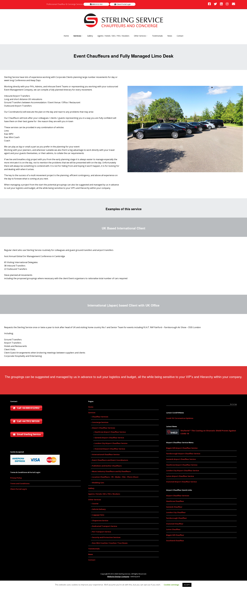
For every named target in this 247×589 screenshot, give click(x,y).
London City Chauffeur (176, 512)
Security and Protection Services (106, 537)
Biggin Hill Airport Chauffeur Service (181, 448)
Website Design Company (118, 576)
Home (66, 36)
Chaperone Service (100, 520)
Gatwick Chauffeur (174, 507)
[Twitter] (215, 4)
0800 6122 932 (97, 4)
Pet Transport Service (101, 532)
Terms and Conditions (19, 483)
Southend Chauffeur (175, 540)
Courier (95, 503)
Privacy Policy (16, 478)
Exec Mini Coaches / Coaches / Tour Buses (109, 543)
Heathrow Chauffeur (175, 501)
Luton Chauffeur (173, 529)
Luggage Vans (98, 515)
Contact (180, 36)
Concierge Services (100, 422)
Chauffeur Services (100, 417)
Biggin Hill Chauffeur (175, 535)
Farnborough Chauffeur (176, 518)
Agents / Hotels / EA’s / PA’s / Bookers (113, 36)
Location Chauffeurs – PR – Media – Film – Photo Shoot (115, 477)
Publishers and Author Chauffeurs (107, 466)
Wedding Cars (98, 482)
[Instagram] (227, 4)
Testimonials (157, 36)
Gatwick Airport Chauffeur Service (109, 437)
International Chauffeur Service (106, 454)
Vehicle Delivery (99, 509)
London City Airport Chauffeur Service (111, 443)
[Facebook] (210, 4)
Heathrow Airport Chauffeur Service (110, 432)
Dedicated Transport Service (104, 526)
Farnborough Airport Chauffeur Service (183, 453)
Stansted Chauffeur (174, 524)
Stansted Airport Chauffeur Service (110, 449)
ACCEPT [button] (187, 585)
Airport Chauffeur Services (103, 428)
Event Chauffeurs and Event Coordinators (110, 460)
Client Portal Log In (18, 489)
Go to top (233, 404)
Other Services (140, 36)
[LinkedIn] (221, 4)
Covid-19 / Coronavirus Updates (179, 418)
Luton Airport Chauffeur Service (180, 476)
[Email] (233, 4)
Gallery (90, 36)
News (169, 36)
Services (77, 36)
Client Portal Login (123, 4)
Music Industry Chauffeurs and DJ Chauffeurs (111, 471)
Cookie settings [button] (171, 584)
